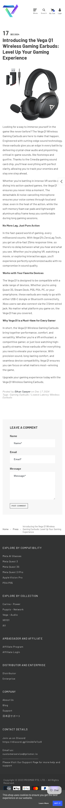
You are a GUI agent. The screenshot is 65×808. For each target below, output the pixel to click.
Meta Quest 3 (10, 561)
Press (15, 529)
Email (13, 452)
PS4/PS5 (8, 582)
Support (7, 710)
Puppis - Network (13, 609)
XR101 (6, 620)
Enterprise (9, 678)
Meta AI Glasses (12, 556)
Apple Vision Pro (13, 577)
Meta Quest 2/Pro (13, 572)
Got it (57, 803)
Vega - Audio (10, 614)
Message (15, 468)
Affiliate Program (13, 646)
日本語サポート (12, 715)
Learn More (44, 803)
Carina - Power (11, 604)
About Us (8, 699)
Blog (5, 705)
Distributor (9, 673)
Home (5, 529)
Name (13, 436)
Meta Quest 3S (11, 566)
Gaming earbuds (19, 394)
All (4, 625)
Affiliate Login (11, 652)
